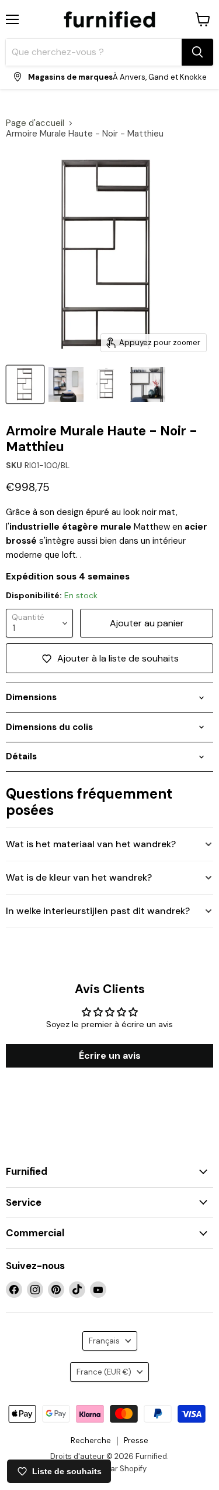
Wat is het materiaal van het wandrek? (91, 844)
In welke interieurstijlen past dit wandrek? (98, 911)
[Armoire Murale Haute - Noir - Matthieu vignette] (107, 384)
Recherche (91, 1440)
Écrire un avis (110, 1055)
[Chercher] (197, 52)
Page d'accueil (35, 123)
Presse (136, 1440)
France (104, 1372)
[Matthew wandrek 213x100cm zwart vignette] (147, 384)
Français (104, 1341)
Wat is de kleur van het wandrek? (79, 877)
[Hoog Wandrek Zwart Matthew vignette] (25, 384)
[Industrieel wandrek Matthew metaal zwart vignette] (66, 384)
